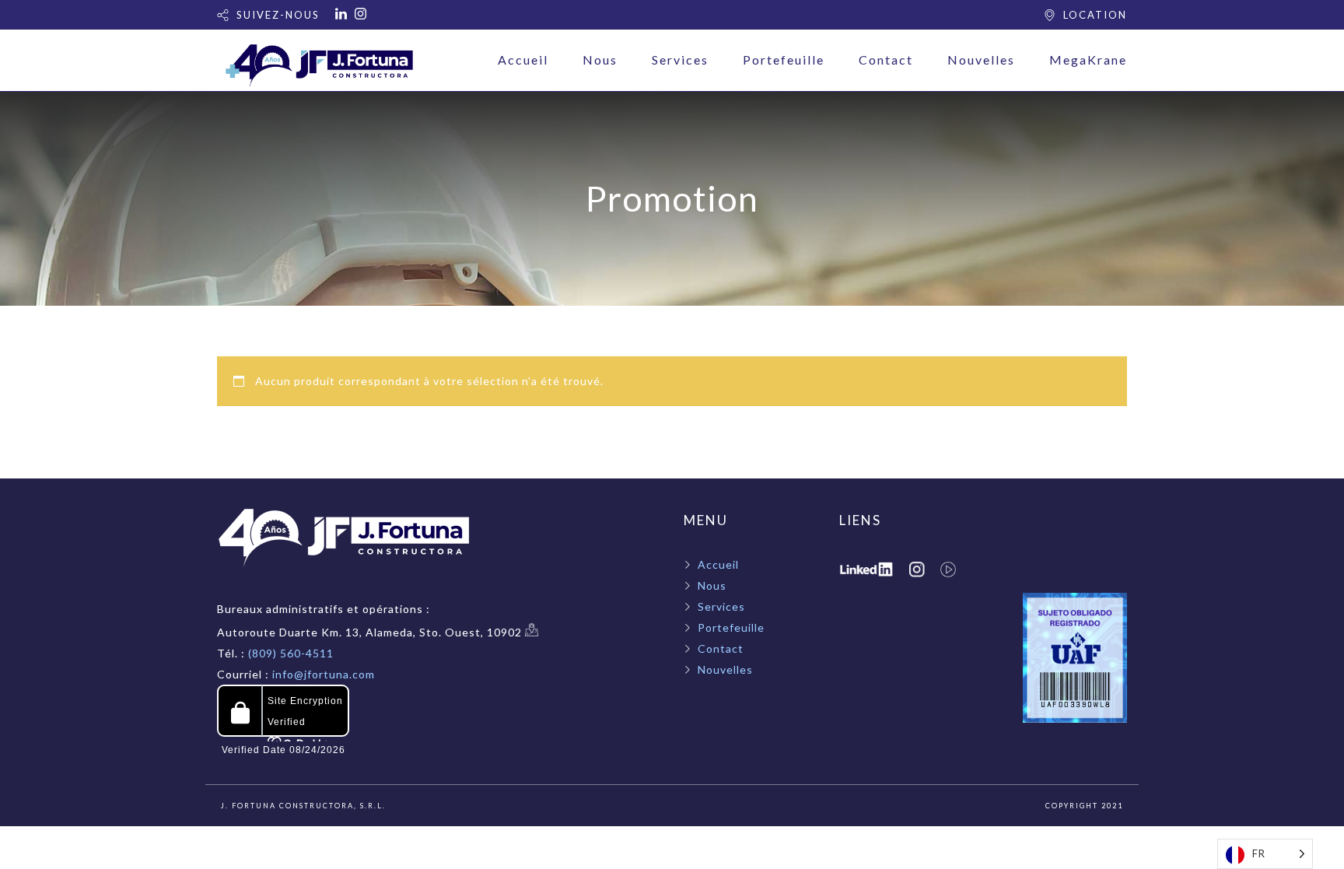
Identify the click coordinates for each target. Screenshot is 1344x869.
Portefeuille (783, 59)
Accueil (523, 59)
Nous (600, 59)
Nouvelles (981, 59)
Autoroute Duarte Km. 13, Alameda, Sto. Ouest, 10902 (371, 632)
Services (680, 59)
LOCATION (1095, 15)
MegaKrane (1088, 59)
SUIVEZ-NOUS (278, 15)
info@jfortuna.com (322, 674)
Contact (886, 59)
